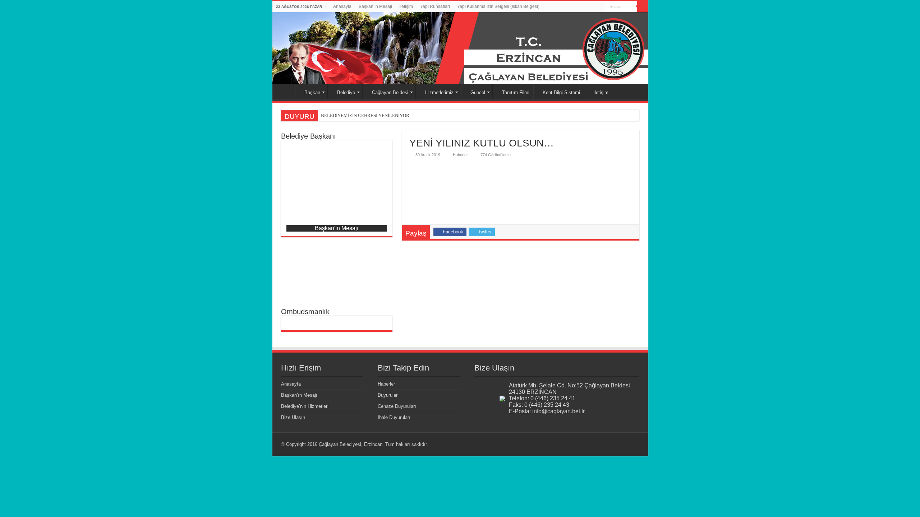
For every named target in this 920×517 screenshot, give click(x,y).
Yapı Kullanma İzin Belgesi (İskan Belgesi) (498, 6)
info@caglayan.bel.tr (558, 411)
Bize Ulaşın (293, 417)
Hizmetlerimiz (439, 92)
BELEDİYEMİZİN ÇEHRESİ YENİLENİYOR (365, 115)
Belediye (346, 92)
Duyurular (387, 395)
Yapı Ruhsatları (435, 6)
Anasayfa (342, 6)
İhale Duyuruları (394, 417)
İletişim (406, 6)
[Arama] (642, 6)
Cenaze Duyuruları (397, 406)
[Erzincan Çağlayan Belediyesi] (460, 48)
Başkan (312, 92)
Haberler (460, 155)
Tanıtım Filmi (515, 92)
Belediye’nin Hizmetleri (304, 406)
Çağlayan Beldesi (390, 92)
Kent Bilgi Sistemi (561, 92)
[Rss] (592, 7)
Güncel (477, 92)
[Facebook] (599, 7)
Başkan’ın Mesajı (375, 6)
